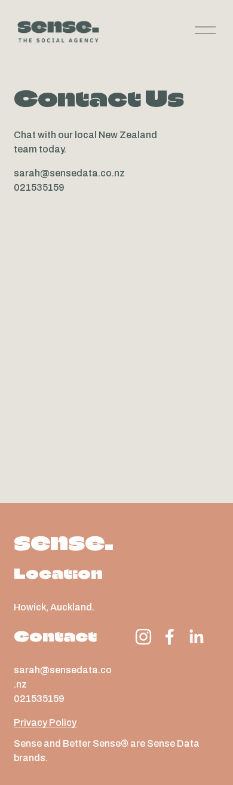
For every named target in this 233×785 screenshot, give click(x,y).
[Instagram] (143, 636)
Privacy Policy (45, 722)
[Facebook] (169, 636)
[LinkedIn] (196, 636)
